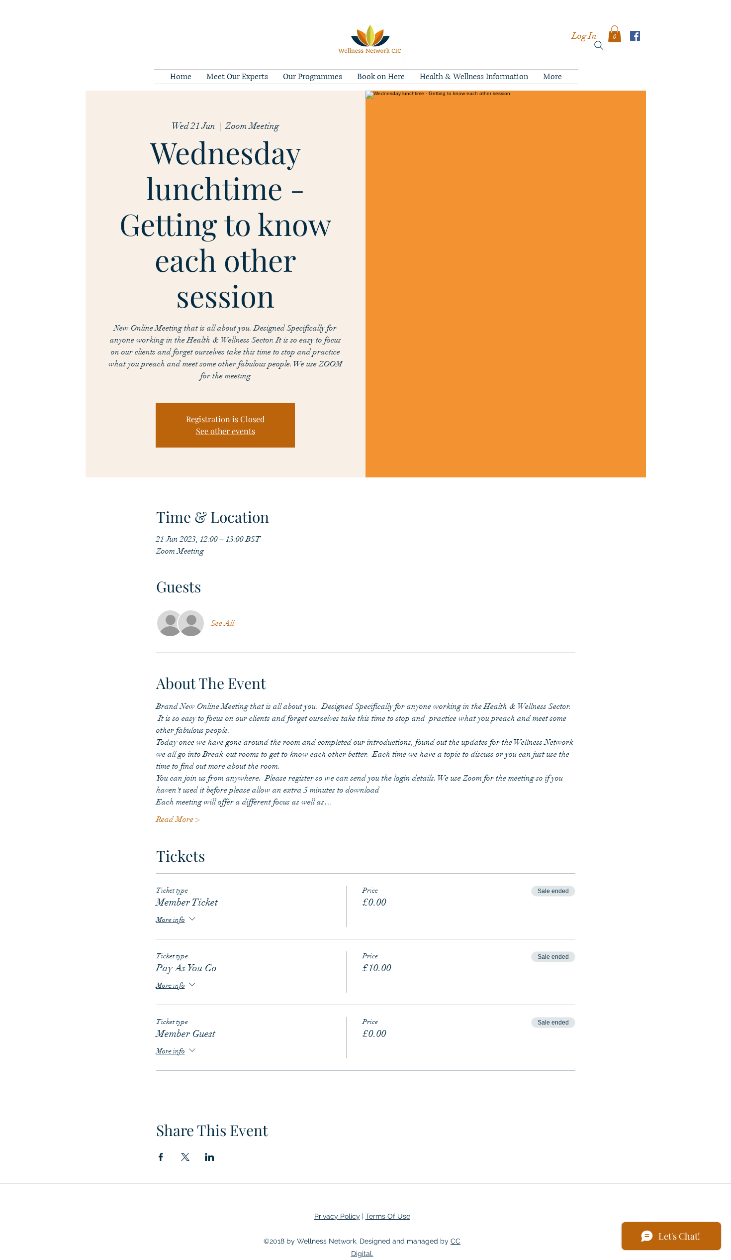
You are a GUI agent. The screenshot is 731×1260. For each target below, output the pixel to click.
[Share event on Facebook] (161, 1157)
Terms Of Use (388, 1216)
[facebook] (635, 36)
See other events (225, 431)
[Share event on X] (185, 1157)
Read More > (178, 819)
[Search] (598, 45)
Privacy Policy (337, 1216)
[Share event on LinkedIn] (209, 1157)
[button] (615, 33)
